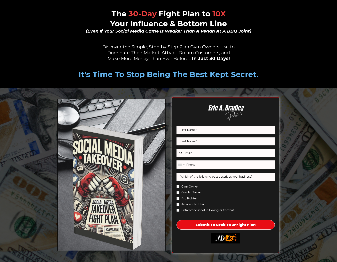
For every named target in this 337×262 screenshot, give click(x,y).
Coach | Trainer (191, 192)
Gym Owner (189, 186)
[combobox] (181, 165)
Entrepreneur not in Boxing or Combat (207, 210)
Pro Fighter (189, 198)
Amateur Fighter (192, 204)
